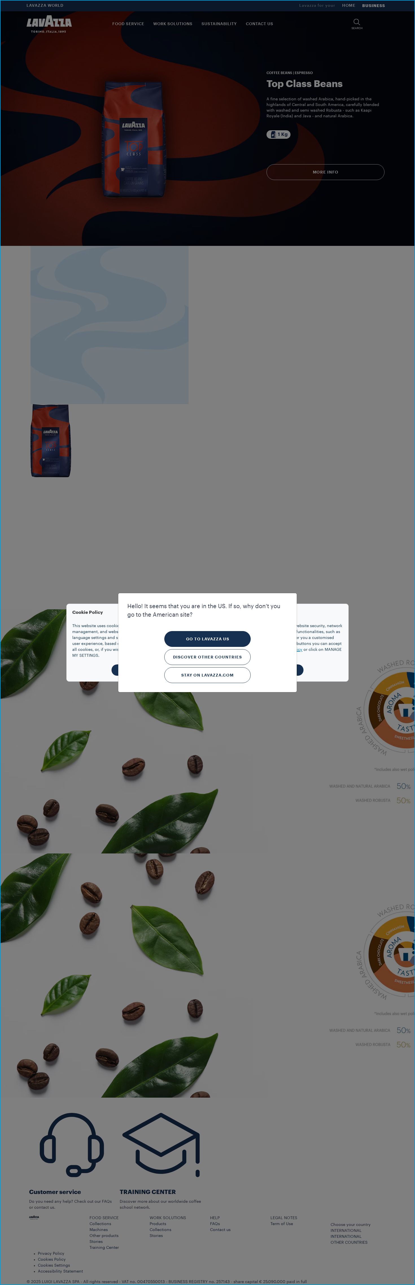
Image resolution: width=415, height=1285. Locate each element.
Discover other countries (207, 657)
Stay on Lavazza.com (207, 675)
